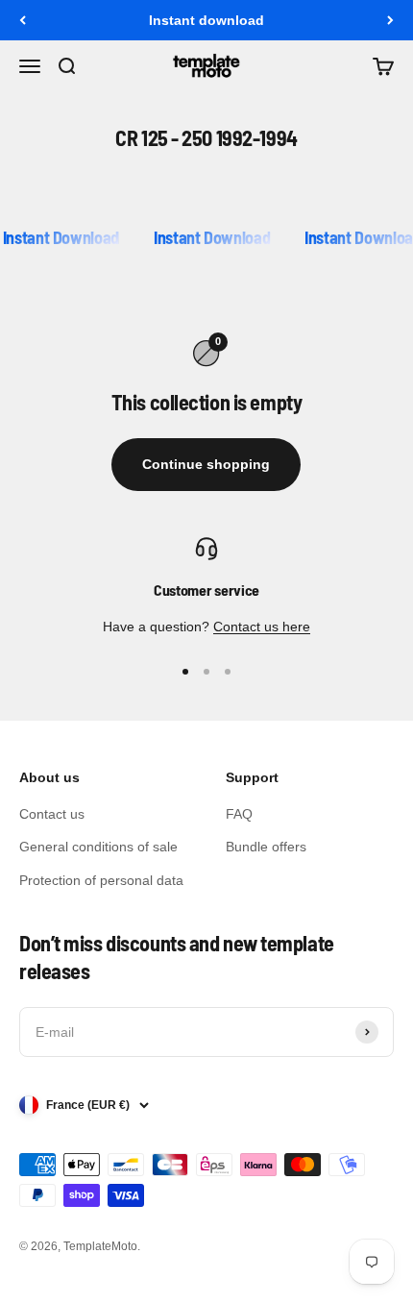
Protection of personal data (101, 880)
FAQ (239, 814)
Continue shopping (206, 464)
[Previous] (22, 20)
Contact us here (261, 626)
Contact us (52, 814)
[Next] (390, 20)
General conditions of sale (98, 846)
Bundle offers (266, 846)
